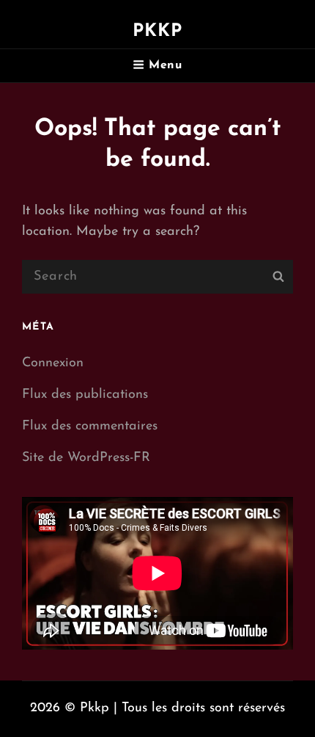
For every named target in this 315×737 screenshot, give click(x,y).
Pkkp (158, 31)
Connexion (53, 363)
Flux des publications (85, 395)
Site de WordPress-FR (86, 458)
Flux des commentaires (90, 426)
